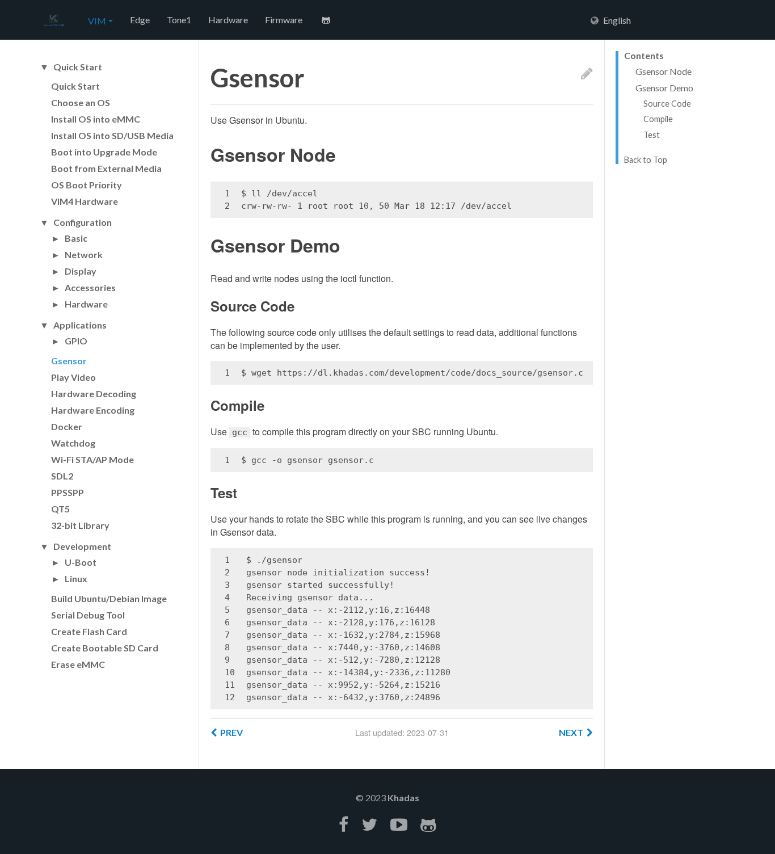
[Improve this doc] (587, 72)
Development (82, 546)
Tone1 (179, 19)
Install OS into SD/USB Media (112, 135)
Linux (76, 578)
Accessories (90, 287)
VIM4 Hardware (84, 201)
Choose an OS (80, 102)
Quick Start (77, 66)
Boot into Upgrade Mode (104, 151)
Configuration (82, 222)
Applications (80, 325)
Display (80, 271)
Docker (66, 426)
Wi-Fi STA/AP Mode (92, 459)
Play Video (73, 377)
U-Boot (80, 562)
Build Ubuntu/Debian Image (109, 598)
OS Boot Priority (86, 184)
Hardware (228, 19)
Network (84, 254)
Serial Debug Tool (88, 614)
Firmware (283, 19)
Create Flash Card (89, 631)
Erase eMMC (78, 664)
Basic (76, 238)
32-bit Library (80, 525)
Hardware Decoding (93, 393)
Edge (140, 19)
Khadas (403, 797)
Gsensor (69, 360)
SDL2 (62, 475)
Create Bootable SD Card (104, 647)
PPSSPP (67, 492)
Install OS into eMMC (95, 118)
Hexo (54, 20)
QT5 (60, 508)
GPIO (76, 341)
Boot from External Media (106, 168)
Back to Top (645, 160)
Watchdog (73, 442)
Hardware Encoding (92, 410)
